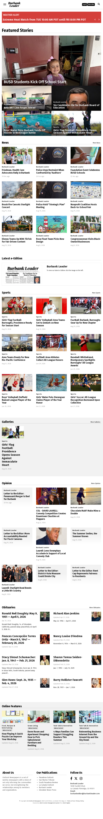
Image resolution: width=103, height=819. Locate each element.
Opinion (7, 483)
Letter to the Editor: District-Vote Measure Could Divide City (49, 573)
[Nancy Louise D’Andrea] (96, 639)
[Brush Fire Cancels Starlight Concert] (17, 189)
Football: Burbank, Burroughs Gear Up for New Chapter (85, 321)
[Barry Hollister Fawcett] (96, 683)
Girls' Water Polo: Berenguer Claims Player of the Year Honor (50, 400)
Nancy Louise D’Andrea (67, 636)
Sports (6, 127)
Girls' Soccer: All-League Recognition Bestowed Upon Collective (85, 400)
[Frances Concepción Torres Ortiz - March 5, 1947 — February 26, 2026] (45, 639)
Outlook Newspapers (35, 801)
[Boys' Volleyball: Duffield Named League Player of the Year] (17, 382)
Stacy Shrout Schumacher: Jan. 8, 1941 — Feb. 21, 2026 (19, 658)
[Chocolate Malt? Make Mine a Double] (86, 496)
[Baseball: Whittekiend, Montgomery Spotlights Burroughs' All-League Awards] (86, 342)
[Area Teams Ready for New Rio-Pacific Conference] (17, 342)
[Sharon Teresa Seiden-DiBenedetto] (96, 660)
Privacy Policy (80, 801)
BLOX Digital (66, 803)
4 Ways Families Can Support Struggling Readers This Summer (63, 735)
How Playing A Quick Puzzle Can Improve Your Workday (12, 736)
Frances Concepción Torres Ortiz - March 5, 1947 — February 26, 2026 (19, 639)
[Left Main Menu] (4, 4)
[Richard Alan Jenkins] (96, 616)
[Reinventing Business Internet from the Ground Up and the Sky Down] (90, 717)
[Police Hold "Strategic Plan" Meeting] (51, 189)
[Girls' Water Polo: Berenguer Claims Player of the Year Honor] (51, 382)
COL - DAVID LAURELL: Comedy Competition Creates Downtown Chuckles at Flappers (51, 514)
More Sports (96, 293)
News (5, 142)
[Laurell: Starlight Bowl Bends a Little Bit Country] (17, 573)
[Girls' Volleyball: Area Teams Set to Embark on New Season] (51, 305)
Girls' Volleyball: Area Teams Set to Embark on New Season (50, 323)
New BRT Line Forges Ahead (19, 107)
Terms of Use (71, 801)
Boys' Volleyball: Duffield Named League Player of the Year (16, 400)
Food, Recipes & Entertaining (8, 727)
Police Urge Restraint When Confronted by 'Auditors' (50, 171)
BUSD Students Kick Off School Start (35, 82)
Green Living (33, 726)
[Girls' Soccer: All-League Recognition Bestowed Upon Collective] (86, 382)
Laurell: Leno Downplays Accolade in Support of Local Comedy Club (51, 553)
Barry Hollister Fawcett (68, 680)
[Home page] (14, 4)
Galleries (8, 422)
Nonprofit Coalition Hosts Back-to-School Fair (84, 206)
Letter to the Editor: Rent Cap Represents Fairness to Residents (85, 573)
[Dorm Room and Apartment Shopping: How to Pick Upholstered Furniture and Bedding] (39, 717)
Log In (84, 4)
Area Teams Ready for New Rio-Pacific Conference (15, 358)
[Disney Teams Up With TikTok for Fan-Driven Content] (17, 224)
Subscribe (91, 4)
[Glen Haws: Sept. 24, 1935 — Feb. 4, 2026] (45, 683)
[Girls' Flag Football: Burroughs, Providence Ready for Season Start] (17, 305)
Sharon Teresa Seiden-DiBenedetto (67, 658)
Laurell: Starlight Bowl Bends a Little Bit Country (16, 589)
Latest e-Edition (12, 258)
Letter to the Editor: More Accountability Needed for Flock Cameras (17, 536)
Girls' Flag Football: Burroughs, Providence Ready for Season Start (17, 323)
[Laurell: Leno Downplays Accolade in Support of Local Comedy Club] (51, 536)
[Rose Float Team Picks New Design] (51, 224)
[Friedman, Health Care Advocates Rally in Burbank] (17, 155)
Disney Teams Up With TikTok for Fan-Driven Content (17, 240)
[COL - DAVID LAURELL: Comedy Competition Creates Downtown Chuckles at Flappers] (51, 496)
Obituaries (8, 607)
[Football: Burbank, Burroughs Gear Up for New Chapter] (86, 305)
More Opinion (95, 483)
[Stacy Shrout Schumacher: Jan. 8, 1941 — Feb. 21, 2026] (45, 660)
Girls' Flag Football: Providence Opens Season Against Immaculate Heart (75, 131)
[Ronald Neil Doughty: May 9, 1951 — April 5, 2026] (45, 616)
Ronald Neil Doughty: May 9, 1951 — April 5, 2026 (19, 615)
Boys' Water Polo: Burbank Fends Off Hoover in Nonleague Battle (24, 131)
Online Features (12, 706)
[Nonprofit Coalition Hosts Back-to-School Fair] (86, 189)
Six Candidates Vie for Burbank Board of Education (76, 106)
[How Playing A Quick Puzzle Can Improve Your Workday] (13, 717)
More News (96, 143)
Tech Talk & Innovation (62, 726)
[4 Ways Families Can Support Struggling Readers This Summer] (64, 717)
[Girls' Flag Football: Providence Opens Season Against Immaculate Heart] (13, 432)
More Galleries (95, 422)
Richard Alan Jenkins (66, 613)
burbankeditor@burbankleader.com (85, 794)
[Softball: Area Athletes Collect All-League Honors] (51, 342)
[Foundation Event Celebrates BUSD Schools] (86, 155)
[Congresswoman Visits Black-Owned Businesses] (86, 224)
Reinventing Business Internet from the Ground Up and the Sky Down (90, 735)
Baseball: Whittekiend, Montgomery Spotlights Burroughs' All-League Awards (83, 361)
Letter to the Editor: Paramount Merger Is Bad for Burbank (17, 496)
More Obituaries (94, 607)
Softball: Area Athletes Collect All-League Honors (49, 358)
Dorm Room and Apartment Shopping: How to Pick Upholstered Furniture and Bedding (38, 738)
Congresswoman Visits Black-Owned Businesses (86, 240)
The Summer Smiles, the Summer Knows (84, 535)
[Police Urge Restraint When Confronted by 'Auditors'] (51, 155)
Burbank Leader (10, 78)
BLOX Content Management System (50, 803)
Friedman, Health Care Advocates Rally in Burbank (16, 171)
